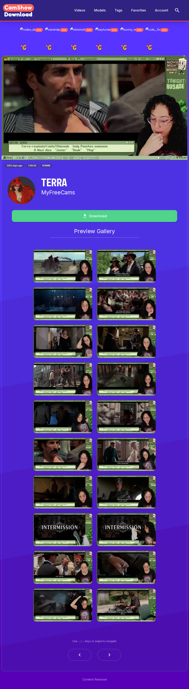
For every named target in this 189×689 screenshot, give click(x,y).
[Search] (177, 10)
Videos (79, 10)
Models (100, 10)
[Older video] (80, 656)
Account (161, 10)
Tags (118, 10)
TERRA (54, 183)
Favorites (138, 10)
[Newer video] (109, 656)
